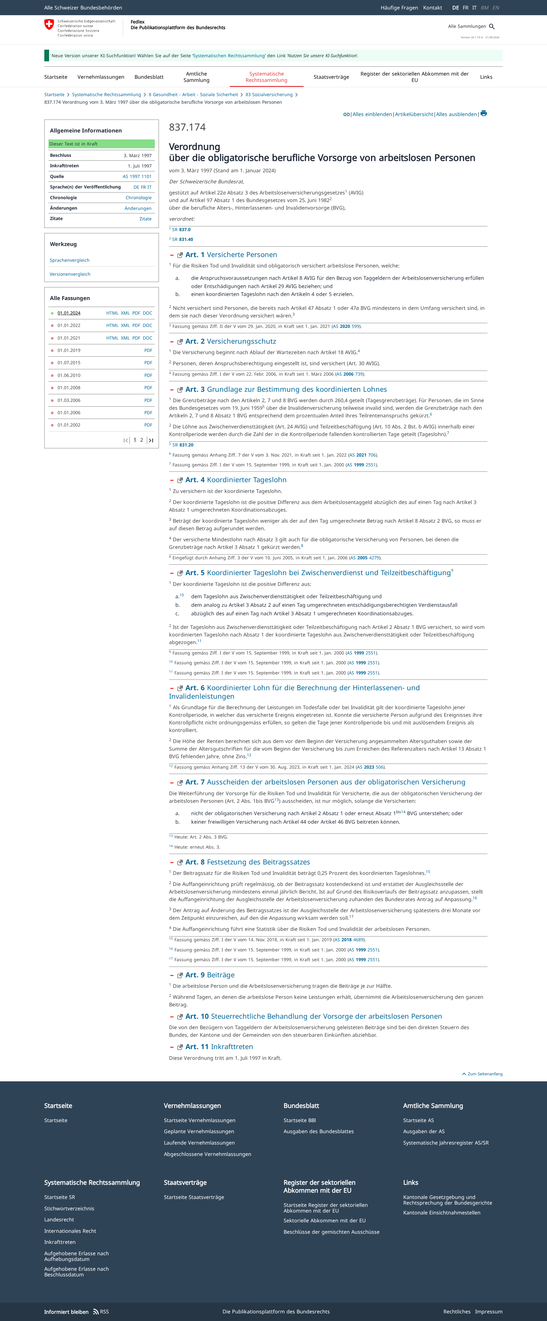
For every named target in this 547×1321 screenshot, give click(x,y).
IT (474, 7)
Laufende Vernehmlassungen (199, 1142)
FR (465, 7)
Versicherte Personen (231, 254)
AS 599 (346, 326)
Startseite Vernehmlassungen (200, 1120)
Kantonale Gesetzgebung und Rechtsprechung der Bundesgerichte (447, 1200)
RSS (100, 1312)
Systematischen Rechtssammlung (229, 55)
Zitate (146, 219)
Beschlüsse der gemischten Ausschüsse (332, 1231)
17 (351, 916)
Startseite (54, 94)
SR (181, 229)
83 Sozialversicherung (269, 94)
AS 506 (370, 767)
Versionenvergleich (70, 274)
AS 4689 (349, 940)
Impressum (489, 1311)
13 (276, 799)
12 (249, 755)
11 (199, 640)
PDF (136, 313)
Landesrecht (59, 1219)
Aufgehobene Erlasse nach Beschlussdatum (76, 1271)
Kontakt (432, 7)
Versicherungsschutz (230, 341)
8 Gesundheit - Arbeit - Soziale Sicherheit (193, 94)
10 (181, 595)
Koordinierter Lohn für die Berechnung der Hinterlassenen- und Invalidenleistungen (294, 691)
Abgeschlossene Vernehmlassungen (207, 1154)
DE (455, 7)
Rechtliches (457, 1311)
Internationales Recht (70, 1230)
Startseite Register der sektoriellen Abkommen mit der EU (326, 1207)
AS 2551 (361, 465)
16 (475, 897)
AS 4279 (364, 558)
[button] (100, 77)
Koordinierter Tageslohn (236, 479)
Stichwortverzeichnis (69, 1208)
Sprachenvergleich (70, 260)
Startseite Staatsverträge (194, 1197)
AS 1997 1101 (137, 176)
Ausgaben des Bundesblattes (319, 1131)
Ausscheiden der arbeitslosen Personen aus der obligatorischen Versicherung (325, 781)
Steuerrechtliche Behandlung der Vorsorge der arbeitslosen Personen (313, 1016)
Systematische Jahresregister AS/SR (446, 1142)
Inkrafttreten (219, 1046)
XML (125, 313)
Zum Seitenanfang (481, 1074)
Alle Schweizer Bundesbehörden (83, 7)
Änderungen (138, 208)
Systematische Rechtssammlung (106, 94)
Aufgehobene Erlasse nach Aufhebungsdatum (76, 1256)
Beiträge (210, 974)
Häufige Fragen (399, 7)
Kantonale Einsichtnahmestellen (442, 1212)
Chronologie (139, 197)
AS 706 (362, 455)
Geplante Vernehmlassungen (199, 1131)
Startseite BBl (300, 1120)
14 (403, 811)
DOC (147, 313)
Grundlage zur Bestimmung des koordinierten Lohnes (286, 389)
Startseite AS (418, 1120)
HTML (112, 313)
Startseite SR (59, 1197)
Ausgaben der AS (424, 1131)
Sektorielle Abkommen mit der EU (325, 1220)
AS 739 (349, 374)
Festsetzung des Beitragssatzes (247, 861)
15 (428, 871)
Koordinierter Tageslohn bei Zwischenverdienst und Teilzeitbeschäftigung (318, 572)
